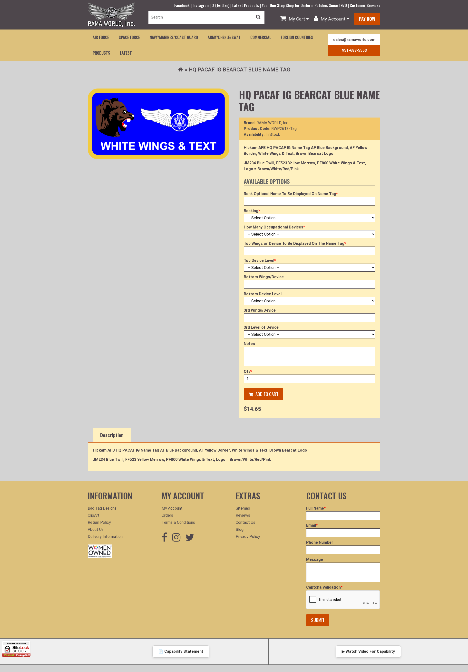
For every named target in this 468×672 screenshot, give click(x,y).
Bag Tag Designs (102, 508)
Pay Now (367, 18)
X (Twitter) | (222, 5)
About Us (96, 529)
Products (101, 53)
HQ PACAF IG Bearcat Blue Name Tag (239, 69)
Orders (167, 515)
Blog (240, 529)
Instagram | (202, 5)
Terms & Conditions (178, 522)
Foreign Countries (297, 37)
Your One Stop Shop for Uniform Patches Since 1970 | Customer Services (321, 5)
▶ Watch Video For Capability (368, 651)
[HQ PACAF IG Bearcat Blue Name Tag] (158, 124)
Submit (317, 619)
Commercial (260, 37)
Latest (126, 53)
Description (112, 434)
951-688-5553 (354, 50)
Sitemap (243, 508)
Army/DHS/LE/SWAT (224, 37)
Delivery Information (105, 536)
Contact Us (245, 522)
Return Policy (99, 522)
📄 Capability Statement (180, 651)
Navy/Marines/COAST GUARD (174, 37)
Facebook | (183, 5)
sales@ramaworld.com (354, 39)
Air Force (101, 37)
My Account (172, 508)
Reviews (243, 515)
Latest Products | (247, 5)
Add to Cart (266, 393)
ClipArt (93, 515)
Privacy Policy (248, 536)
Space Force (129, 37)
